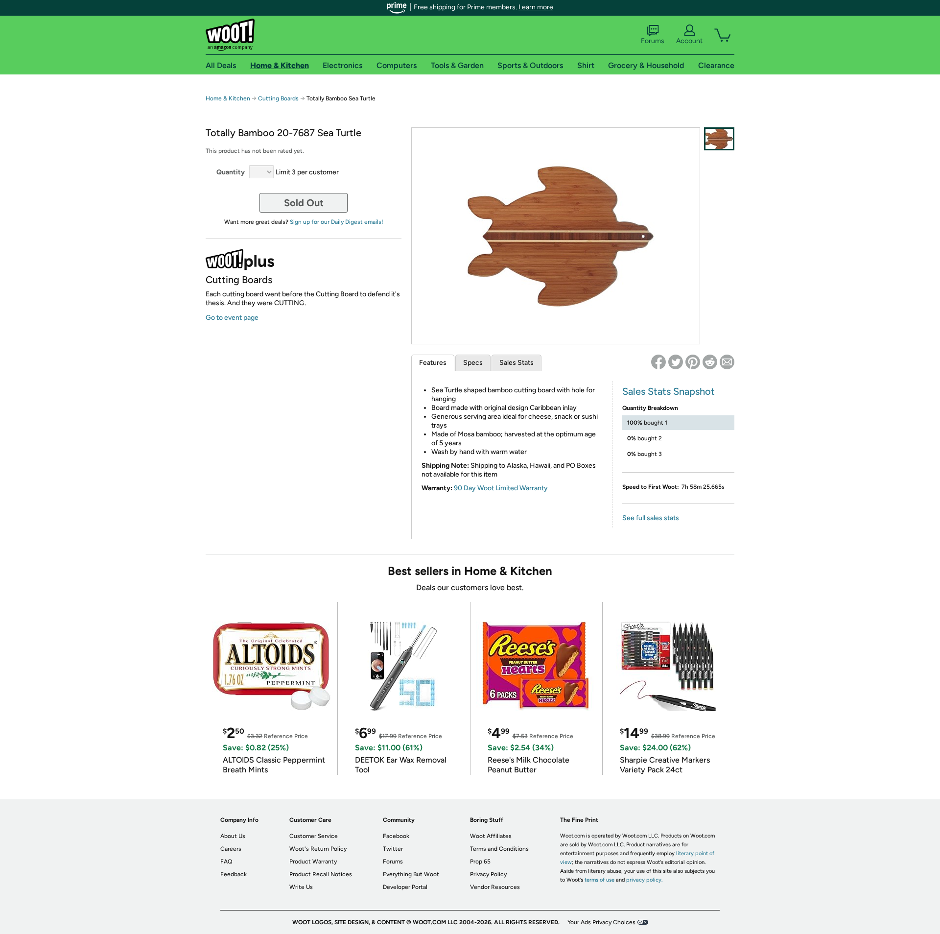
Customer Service (313, 836)
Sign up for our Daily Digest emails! (336, 221)
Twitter (393, 848)
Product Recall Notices (320, 874)
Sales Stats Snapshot (668, 391)
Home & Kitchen (228, 98)
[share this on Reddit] (710, 362)
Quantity (230, 172)
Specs (473, 363)
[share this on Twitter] (675, 362)
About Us (232, 836)
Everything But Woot (411, 874)
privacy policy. (644, 880)
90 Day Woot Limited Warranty (501, 488)
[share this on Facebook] (658, 362)
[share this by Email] (727, 362)
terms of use (599, 880)
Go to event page (232, 317)
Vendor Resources (495, 887)
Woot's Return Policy (318, 848)
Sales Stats (516, 363)
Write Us (301, 887)
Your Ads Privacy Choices (601, 922)
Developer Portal (405, 887)
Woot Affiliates (491, 836)
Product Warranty (313, 861)
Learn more (535, 7)
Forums (652, 41)
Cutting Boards (279, 98)
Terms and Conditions (499, 848)
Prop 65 (480, 861)
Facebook (396, 836)
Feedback (233, 874)
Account (689, 41)
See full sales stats (650, 518)
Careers (230, 848)
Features (432, 363)
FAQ (226, 861)
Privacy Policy (488, 874)
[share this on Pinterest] (692, 362)
